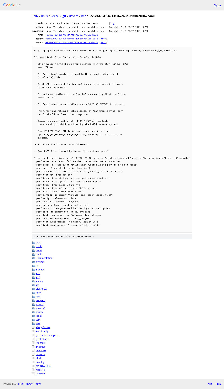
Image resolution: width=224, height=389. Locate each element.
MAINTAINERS (43, 365)
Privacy (28, 383)
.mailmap (40, 346)
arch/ (38, 242)
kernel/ (39, 281)
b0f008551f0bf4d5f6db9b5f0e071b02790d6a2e (71, 42)
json (218, 383)
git (64, 16)
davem (73, 16)
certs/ (39, 250)
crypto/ (39, 254)
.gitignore (41, 342)
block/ (39, 246)
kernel (55, 16)
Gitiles (20, 383)
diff (103, 38)
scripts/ (39, 304)
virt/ (38, 323)
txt (210, 383)
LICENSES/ (41, 288)
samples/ (40, 300)
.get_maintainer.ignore (47, 335)
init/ (38, 273)
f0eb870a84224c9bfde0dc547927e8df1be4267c (71, 38)
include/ (40, 269)
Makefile (40, 369)
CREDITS (40, 354)
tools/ (39, 315)
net (83, 16)
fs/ (37, 265)
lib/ (37, 285)
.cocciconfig (42, 331)
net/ (38, 296)
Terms (37, 383)
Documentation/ (44, 257)
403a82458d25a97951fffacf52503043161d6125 (71, 34)
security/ (40, 308)
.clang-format (43, 327)
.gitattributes (42, 339)
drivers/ (40, 261)
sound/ (39, 312)
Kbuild (39, 358)
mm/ (38, 292)
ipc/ (38, 277)
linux (35, 16)
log (112, 23)
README (40, 373)
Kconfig (40, 362)
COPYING (41, 350)
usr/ (38, 319)
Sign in (217, 5)
